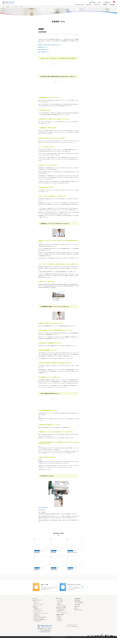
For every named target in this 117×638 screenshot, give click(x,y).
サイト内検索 (78, 604)
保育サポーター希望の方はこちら (39, 610)
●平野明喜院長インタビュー (43, 47)
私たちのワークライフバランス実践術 (38, 618)
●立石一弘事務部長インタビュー (43, 51)
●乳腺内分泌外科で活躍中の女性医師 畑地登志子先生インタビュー (49, 44)
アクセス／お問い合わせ (79, 601)
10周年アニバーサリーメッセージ (38, 605)
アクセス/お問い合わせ (106, 2)
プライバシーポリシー (79, 609)
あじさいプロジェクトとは (79, 4)
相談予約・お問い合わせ (61, 609)
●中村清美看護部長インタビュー (43, 49)
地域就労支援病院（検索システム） (62, 610)
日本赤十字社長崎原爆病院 (42, 507)
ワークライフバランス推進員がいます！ (62, 612)
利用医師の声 (59, 617)
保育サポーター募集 (92, 2)
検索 (99, 2)
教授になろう (59, 603)
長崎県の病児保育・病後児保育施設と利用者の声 (40, 619)
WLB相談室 (105, 4)
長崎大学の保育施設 (36, 615)
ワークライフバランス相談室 (61, 607)
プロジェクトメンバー (36, 602)
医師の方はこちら (37, 609)
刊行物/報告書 (112, 4)
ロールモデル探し (60, 602)
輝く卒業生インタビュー (61, 604)
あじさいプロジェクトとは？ (38, 600)
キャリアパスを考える (60, 599)
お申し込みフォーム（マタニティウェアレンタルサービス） (42, 613)
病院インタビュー (16, 6)
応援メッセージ (36, 601)
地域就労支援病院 (41, 509)
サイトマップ (77, 606)
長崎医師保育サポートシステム (38, 608)
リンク (77, 608)
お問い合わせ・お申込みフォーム (80, 603)
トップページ (3, 6)
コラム (12, 6)
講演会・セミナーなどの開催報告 (62, 606)
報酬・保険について (60, 619)
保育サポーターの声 (60, 615)
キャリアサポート (97, 4)
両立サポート (89, 4)
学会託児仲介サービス (37, 614)
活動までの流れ (60, 618)
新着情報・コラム (9, 6)
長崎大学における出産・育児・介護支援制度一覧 (40, 617)
